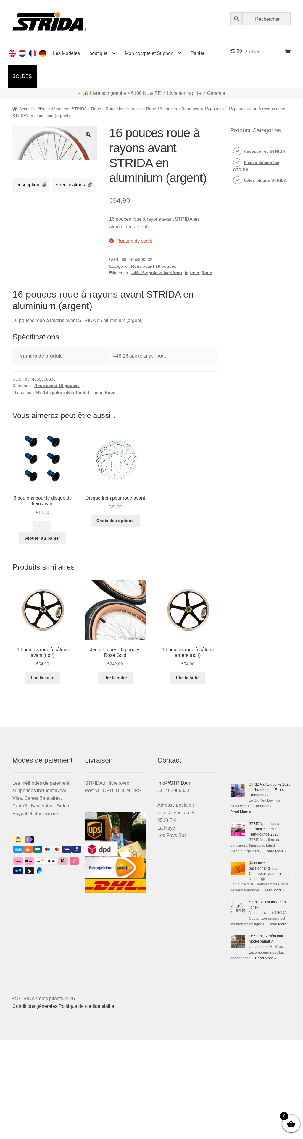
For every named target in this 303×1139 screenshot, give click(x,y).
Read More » (240, 812)
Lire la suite (42, 677)
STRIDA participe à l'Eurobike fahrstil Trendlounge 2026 (264, 829)
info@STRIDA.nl (175, 783)
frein (194, 272)
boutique (98, 53)
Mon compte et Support (149, 53)
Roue (96, 108)
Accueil (26, 108)
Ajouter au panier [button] (42, 538)
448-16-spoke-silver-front (156, 272)
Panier (197, 53)
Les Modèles (66, 53)
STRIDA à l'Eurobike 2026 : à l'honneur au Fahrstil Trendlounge (270, 789)
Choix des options (115, 520)
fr (186, 272)
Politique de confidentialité (86, 1006)
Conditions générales (34, 1006)
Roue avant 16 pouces (202, 108)
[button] (88, 134)
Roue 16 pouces (161, 108)
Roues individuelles (124, 108)
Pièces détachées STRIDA (62, 108)
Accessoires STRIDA (264, 151)
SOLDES (22, 76)
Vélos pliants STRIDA (265, 180)
